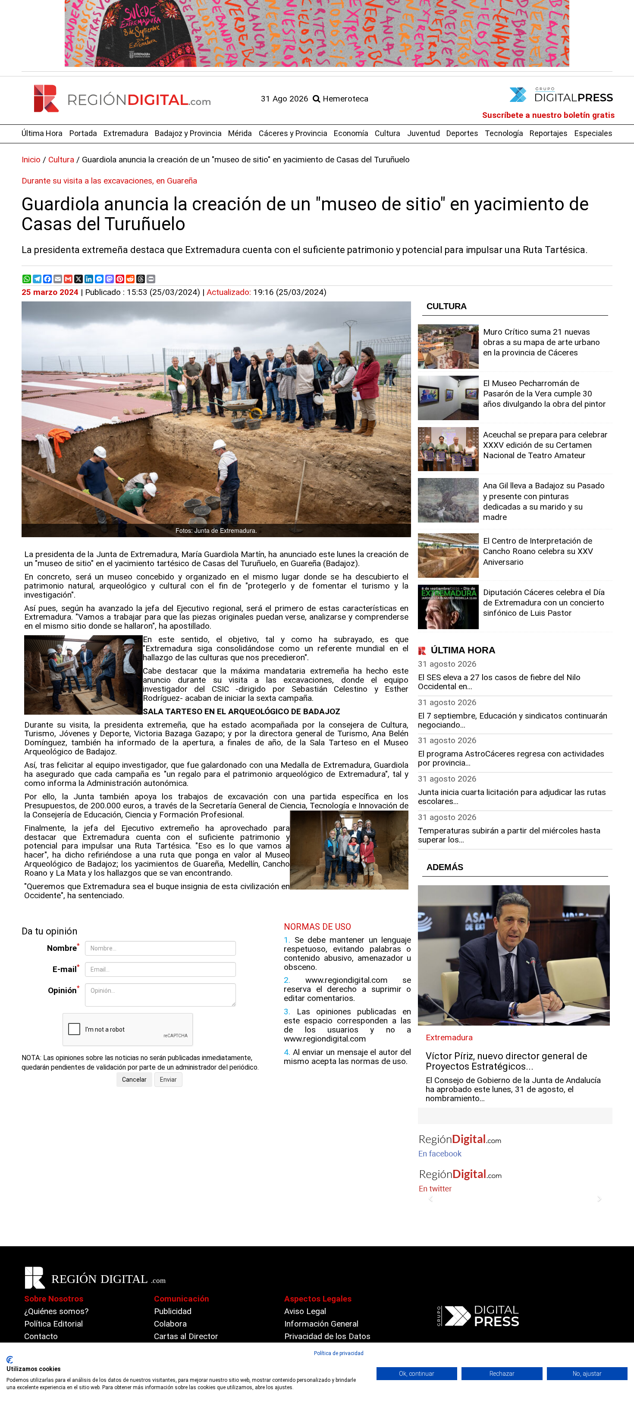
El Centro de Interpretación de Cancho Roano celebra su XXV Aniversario (538, 551)
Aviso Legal (305, 1311)
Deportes (462, 133)
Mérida (240, 133)
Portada (83, 133)
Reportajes (549, 133)
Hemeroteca (344, 99)
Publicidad (172, 1311)
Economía (351, 133)
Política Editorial (53, 1324)
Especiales (593, 133)
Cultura (387, 133)
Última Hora (42, 133)
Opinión (64, 990)
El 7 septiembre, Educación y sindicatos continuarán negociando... (512, 720)
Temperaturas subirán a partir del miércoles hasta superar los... (509, 835)
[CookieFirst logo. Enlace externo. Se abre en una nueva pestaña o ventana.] (9, 1360)
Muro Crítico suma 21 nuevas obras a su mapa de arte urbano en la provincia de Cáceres (541, 342)
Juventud (423, 133)
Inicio (31, 160)
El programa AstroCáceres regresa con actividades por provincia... (511, 758)
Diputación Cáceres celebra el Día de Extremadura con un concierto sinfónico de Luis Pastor (544, 602)
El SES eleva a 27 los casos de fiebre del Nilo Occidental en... (499, 681)
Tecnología (504, 133)
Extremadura (126, 133)
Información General (321, 1324)
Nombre (63, 947)
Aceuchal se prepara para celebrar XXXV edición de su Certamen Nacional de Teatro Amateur (545, 445)
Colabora (170, 1324)
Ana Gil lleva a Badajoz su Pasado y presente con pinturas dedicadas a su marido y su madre (544, 501)
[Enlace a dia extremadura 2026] (317, 33)
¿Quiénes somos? (56, 1311)
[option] (317, 33)
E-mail (66, 968)
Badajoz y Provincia (188, 133)
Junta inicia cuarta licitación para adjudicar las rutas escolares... (512, 796)
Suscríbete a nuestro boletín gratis (548, 115)
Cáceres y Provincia (293, 133)
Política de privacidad (339, 1353)
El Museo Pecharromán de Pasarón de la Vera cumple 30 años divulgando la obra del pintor (544, 393)
